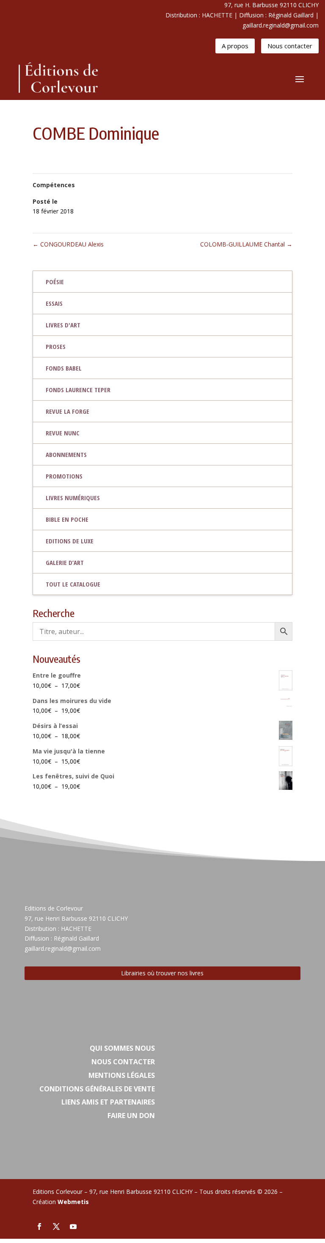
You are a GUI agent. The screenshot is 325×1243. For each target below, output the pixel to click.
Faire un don (131, 1115)
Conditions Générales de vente (97, 1089)
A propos (235, 46)
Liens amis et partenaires (108, 1102)
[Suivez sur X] (56, 1226)
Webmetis (73, 1202)
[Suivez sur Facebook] (39, 1226)
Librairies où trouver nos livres (162, 973)
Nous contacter (289, 46)
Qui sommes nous (122, 1048)
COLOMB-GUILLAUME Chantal (246, 244)
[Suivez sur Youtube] (73, 1226)
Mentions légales (121, 1075)
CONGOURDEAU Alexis (68, 244)
